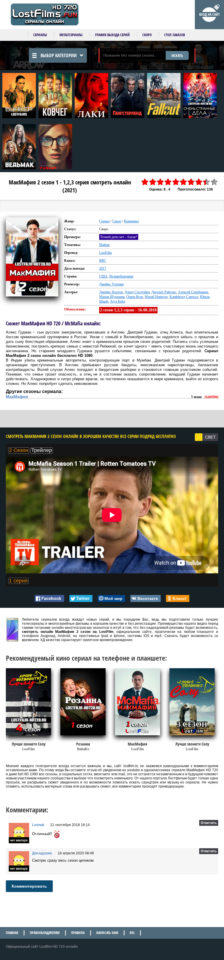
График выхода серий (112, 34)
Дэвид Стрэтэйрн (137, 292)
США (103, 276)
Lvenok (38, 825)
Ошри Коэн (134, 297)
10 (214, 182)
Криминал (131, 221)
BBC (102, 261)
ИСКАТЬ (177, 55)
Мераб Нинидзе (156, 297)
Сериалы (40, 34)
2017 (102, 268)
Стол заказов (174, 34)
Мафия (104, 245)
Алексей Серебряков (193, 292)
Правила (78, 932)
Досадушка (42, 853)
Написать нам (107, 932)
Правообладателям (45, 932)
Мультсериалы (71, 34)
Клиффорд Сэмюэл (183, 297)
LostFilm (105, 253)
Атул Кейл (117, 301)
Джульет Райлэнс (163, 292)
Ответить (209, 823)
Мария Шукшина (112, 297)
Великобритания (121, 276)
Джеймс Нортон (111, 292)
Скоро (147, 34)
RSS (132, 932)
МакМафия (17, 396)
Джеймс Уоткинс (111, 284)
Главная (12, 932)
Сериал (104, 221)
